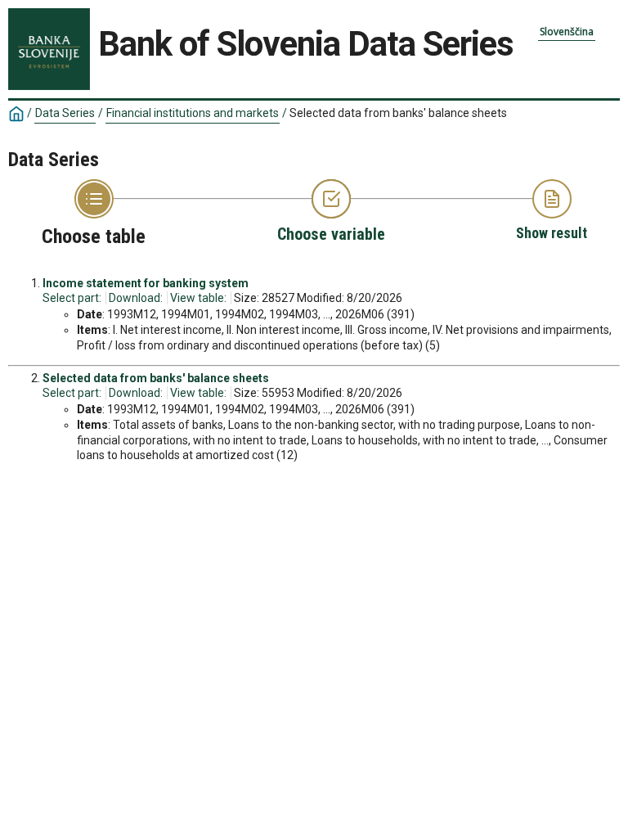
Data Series (65, 112)
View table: (198, 297)
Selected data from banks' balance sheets (156, 378)
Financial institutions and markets (192, 112)
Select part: (72, 297)
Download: (136, 297)
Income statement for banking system (146, 283)
